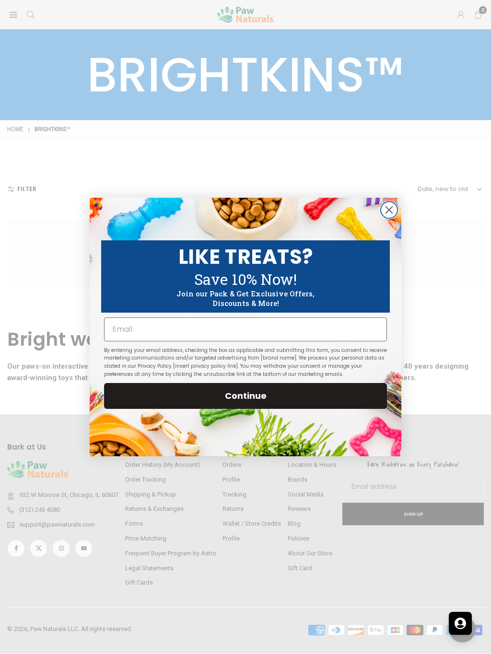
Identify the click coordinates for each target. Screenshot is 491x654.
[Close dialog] (389, 210)
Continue (246, 396)
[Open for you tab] (460, 623)
